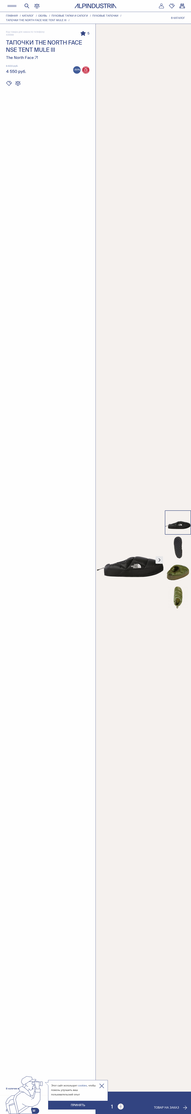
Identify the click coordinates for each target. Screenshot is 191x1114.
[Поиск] (27, 6)
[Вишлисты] (171, 6)
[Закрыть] (101, 1086)
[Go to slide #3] (178, 572)
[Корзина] (182, 6)
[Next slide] (159, 560)
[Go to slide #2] (178, 547)
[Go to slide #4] (178, 597)
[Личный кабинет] (161, 6)
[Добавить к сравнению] (18, 83)
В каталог (178, 17)
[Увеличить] (121, 1107)
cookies (82, 1085)
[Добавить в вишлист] (9, 83)
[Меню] (12, 6)
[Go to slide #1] (178, 522)
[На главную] (95, 6)
